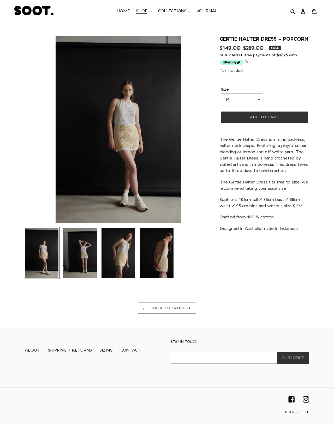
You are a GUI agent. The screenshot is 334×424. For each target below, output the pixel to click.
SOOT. (304, 412)
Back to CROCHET (171, 308)
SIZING (106, 350)
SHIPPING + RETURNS (70, 350)
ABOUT (32, 350)
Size (225, 89)
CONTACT (131, 350)
